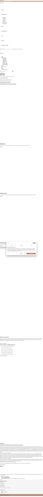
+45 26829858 (7, 476)
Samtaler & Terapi (3, 57)
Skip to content (2, 0)
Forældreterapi (5, 59)
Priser (2, 65)
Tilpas (21, 253)
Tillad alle (31, 253)
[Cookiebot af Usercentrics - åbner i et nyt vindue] (33, 243)
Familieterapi (4, 58)
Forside (2, 56)
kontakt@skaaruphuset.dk (9, 1)
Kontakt (2, 68)
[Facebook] (1, 491)
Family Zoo (15, 478)
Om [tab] (31, 245)
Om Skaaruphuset (3, 66)
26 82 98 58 (5, 1)
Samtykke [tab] (11, 245)
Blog (1, 67)
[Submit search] (12, 71)
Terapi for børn (5, 60)
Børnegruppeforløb (5, 64)
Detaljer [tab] (21, 245)
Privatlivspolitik (2, 485)
